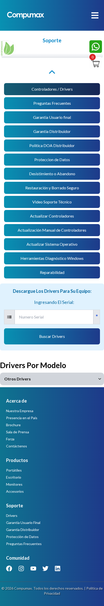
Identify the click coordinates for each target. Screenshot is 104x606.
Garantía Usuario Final (23, 522)
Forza (10, 439)
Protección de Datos (22, 536)
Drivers (11, 515)
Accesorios (15, 491)
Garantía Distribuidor (22, 529)
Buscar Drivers (52, 336)
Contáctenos (16, 446)
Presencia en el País (21, 418)
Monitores (14, 484)
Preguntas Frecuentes (24, 544)
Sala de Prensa (17, 432)
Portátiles (14, 470)
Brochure (13, 425)
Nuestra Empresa (19, 411)
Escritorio (13, 477)
